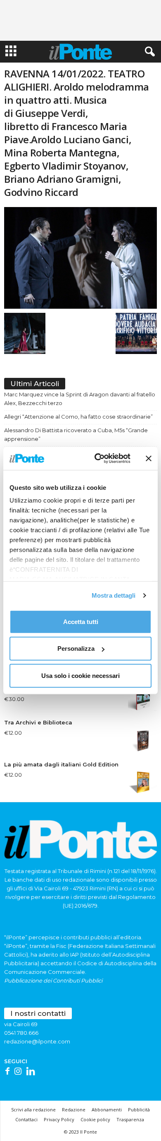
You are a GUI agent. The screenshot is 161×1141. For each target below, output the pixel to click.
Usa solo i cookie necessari (80, 675)
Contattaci (26, 1119)
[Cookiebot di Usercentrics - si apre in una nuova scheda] (97, 458)
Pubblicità (139, 1109)
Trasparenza (130, 1119)
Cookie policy (95, 1119)
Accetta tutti (80, 621)
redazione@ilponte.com (37, 1041)
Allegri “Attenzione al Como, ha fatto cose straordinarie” (78, 416)
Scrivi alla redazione (33, 1109)
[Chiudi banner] (149, 458)
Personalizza (76, 648)
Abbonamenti (107, 1109)
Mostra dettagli (114, 595)
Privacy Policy (59, 1119)
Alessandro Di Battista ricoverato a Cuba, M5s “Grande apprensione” (76, 434)
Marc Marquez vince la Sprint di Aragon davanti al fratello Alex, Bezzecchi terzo (79, 398)
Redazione (73, 1109)
